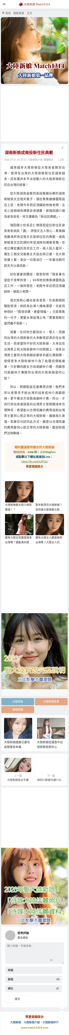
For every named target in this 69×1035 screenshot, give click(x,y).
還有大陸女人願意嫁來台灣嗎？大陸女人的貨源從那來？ (48, 542)
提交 (17, 998)
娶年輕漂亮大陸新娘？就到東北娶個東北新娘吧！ (48, 509)
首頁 (8, 13)
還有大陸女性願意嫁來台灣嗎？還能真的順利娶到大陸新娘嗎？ (18, 542)
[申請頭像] (60, 934)
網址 (10, 988)
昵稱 (10, 970)
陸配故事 (18, 13)
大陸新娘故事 (51, 701)
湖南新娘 (17, 709)
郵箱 (10, 979)
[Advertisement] (34, 114)
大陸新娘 (17, 701)
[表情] (58, 960)
